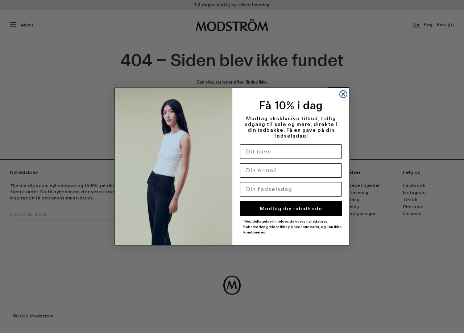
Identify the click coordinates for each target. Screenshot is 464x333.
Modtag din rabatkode (291, 208)
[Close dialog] (343, 94)
